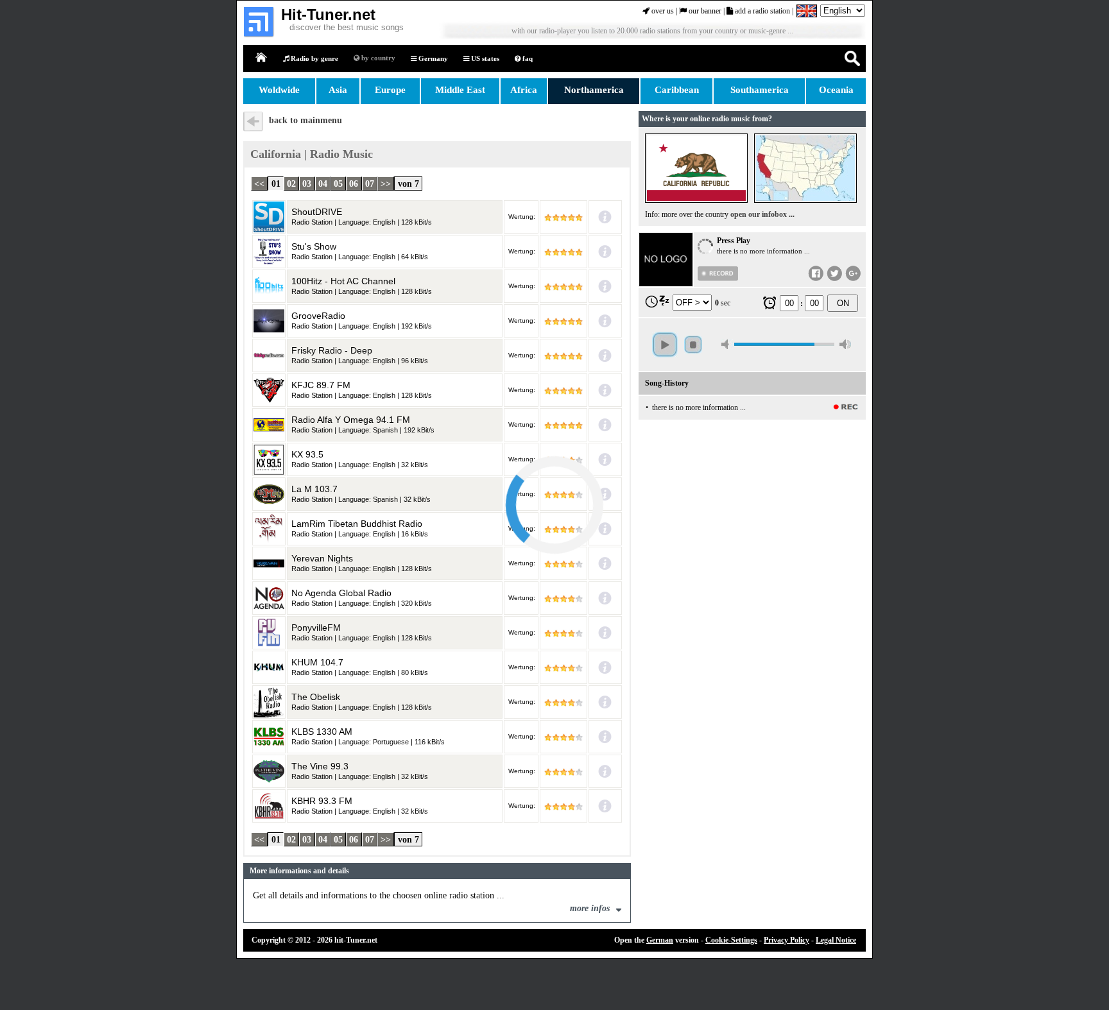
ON (843, 303)
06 (353, 183)
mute (727, 344)
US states (484, 58)
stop (693, 345)
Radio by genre (313, 58)
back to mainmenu (305, 120)
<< (259, 183)
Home (261, 58)
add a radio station (761, 10)
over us (661, 10)
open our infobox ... (762, 214)
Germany (432, 58)
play (665, 344)
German (659, 940)
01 (275, 183)
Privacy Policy (786, 940)
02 (291, 183)
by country (377, 58)
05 (338, 183)
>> (386, 183)
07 (369, 183)
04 (322, 183)
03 (306, 183)
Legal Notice (836, 940)
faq (526, 58)
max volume (845, 344)
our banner (704, 10)
